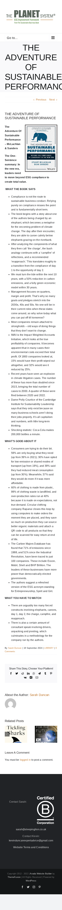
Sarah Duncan (15, 648)
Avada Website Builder (41, 873)
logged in (25, 759)
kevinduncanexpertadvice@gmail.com (31, 840)
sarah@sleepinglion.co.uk (31, 829)
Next (52, 99)
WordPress (31, 881)
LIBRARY (49, 648)
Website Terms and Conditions (31, 847)
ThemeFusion (14, 877)
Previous (41, 99)
